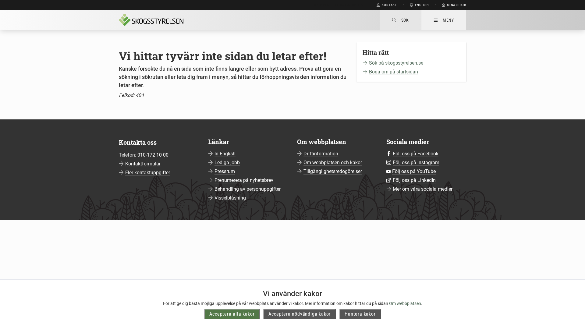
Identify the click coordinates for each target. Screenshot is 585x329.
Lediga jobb (227, 162)
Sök (405, 20)
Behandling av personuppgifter (247, 189)
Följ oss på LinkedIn (414, 180)
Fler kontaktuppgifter (147, 172)
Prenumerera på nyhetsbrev (243, 180)
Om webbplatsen (405, 303)
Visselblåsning (230, 198)
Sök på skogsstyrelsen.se (396, 63)
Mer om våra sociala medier (422, 189)
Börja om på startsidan (393, 72)
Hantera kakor (360, 314)
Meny (448, 20)
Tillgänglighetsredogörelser (332, 171)
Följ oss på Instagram (416, 162)
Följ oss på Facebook (415, 154)
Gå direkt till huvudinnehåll (340, 5)
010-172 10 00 (152, 155)
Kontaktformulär (143, 164)
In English (225, 154)
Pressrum (224, 171)
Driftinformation (320, 154)
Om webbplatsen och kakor (332, 162)
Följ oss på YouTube (414, 171)
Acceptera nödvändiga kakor (299, 314)
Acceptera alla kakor (231, 314)
